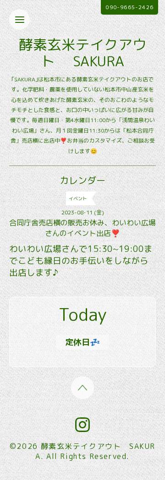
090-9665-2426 (129, 7)
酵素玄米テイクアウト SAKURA (83, 53)
